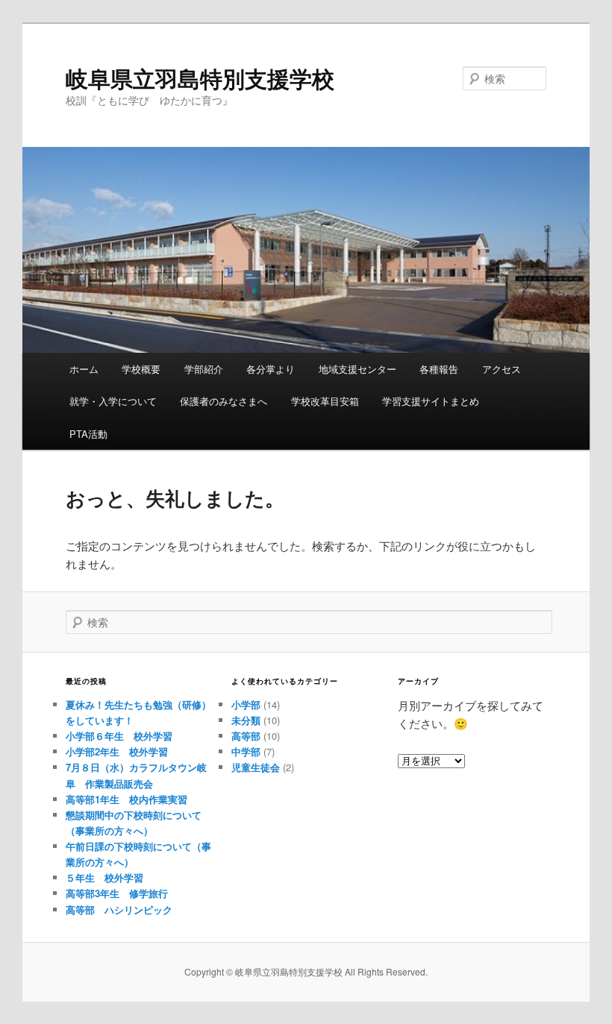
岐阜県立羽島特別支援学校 (200, 78)
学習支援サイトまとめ (430, 401)
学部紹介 (203, 369)
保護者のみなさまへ (223, 401)
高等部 (245, 736)
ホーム (84, 369)
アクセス (501, 369)
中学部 (245, 751)
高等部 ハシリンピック (119, 909)
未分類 (245, 720)
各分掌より (270, 369)
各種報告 (438, 369)
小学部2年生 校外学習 (117, 751)
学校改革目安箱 (325, 401)
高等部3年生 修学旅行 (117, 893)
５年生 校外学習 (104, 877)
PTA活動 (88, 434)
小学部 (245, 704)
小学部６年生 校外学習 (119, 736)
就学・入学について (113, 401)
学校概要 (141, 369)
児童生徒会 (255, 767)
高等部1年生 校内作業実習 (126, 799)
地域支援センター (357, 369)
